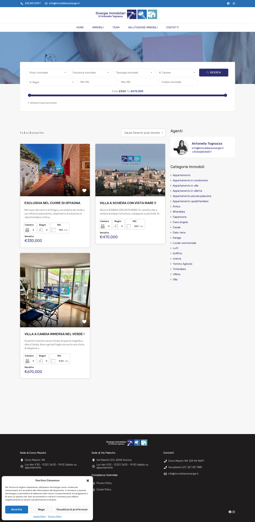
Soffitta (177, 253)
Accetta (16, 509)
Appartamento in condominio (190, 180)
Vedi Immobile (55, 185)
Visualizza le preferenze (72, 509)
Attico (176, 206)
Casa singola (180, 222)
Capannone (179, 216)
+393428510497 (202, 151)
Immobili (98, 27)
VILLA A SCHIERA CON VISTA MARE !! (128, 203)
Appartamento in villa (185, 185)
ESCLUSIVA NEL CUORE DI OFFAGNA (52, 203)
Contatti (172, 27)
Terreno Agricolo (182, 263)
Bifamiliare (179, 211)
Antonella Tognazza (207, 143)
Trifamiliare (179, 269)
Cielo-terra (179, 232)
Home (80, 27)
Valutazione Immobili (143, 27)
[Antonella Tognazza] (181, 153)
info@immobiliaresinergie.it (208, 148)
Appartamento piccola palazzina (192, 196)
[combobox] (47, 72)
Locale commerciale (184, 243)
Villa (175, 279)
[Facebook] (228, 3)
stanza (177, 258)
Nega (41, 509)
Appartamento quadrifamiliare (191, 201)
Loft (175, 248)
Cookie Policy (39, 516)
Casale (177, 227)
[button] (88, 480)
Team (115, 27)
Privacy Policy (55, 516)
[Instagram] (234, 3)
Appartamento (181, 175)
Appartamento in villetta (187, 190)
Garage (177, 237)
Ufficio (176, 274)
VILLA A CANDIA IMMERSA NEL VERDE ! (54, 334)
